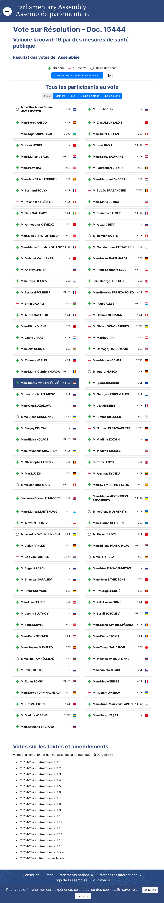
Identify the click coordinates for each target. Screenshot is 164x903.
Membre (60, 95)
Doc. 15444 (105, 755)
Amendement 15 (50, 840)
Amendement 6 (50, 792)
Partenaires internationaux (120, 875)
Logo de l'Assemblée (70, 880)
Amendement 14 (50, 834)
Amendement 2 (50, 768)
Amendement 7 (50, 798)
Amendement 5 (50, 786)
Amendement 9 (50, 810)
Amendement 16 (50, 846)
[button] (109, 75)
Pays (72, 95)
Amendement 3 (50, 774)
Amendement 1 (49, 762)
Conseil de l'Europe (38, 875)
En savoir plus (128, 890)
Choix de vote (111, 95)
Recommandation (51, 858)
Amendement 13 (50, 828)
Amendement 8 (50, 804)
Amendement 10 (50, 816)
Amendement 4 (50, 780)
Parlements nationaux (76, 875)
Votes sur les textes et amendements (76, 75)
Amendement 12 (50, 822)
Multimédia (101, 880)
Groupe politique (89, 95)
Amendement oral (51, 852)
